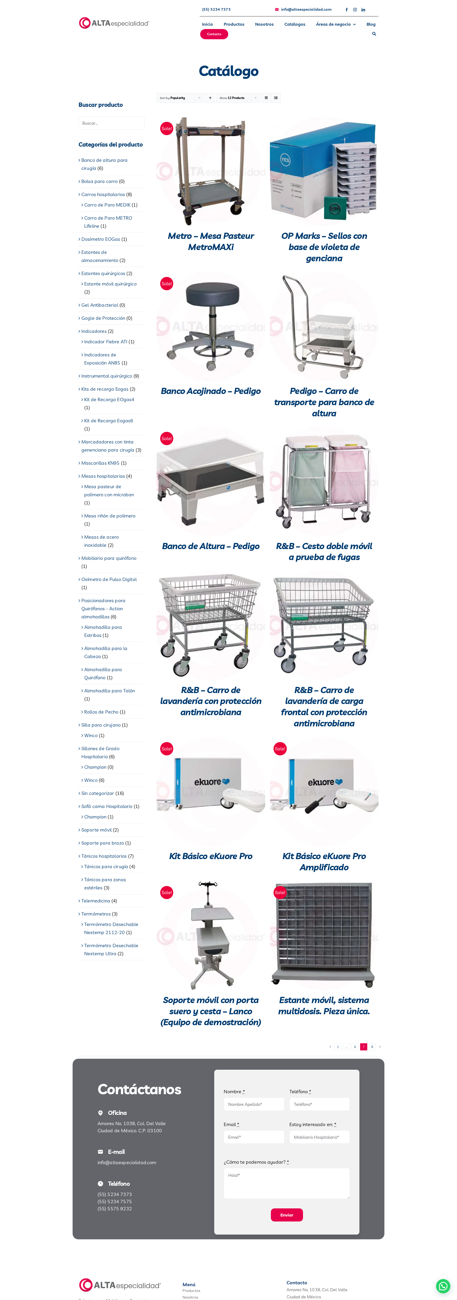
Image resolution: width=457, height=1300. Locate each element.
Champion (95, 767)
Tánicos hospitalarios (104, 856)
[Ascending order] (210, 98)
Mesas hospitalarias (103, 476)
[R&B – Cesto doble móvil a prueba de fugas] (324, 481)
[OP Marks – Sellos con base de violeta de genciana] (324, 171)
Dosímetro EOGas (100, 239)
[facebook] (346, 9)
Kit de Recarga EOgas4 (109, 399)
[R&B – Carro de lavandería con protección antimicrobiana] (211, 625)
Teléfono (300, 1091)
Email (231, 1124)
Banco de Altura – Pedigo (211, 546)
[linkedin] (363, 9)
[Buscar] (374, 34)
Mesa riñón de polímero (110, 516)
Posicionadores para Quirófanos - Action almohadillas (103, 608)
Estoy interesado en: (313, 1124)
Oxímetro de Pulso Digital (109, 579)
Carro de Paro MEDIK (107, 205)
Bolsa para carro (99, 181)
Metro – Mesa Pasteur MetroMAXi (211, 241)
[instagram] (355, 9)
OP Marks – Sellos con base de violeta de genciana (324, 246)
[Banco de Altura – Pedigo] (211, 481)
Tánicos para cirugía (106, 866)
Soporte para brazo (102, 843)
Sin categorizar (97, 793)
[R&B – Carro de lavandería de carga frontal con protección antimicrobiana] (324, 625)
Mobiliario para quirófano (108, 558)
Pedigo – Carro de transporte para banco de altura (324, 402)
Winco (91, 735)
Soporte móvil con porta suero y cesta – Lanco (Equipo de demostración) (210, 1011)
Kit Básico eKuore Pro (211, 856)
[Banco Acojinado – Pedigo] (211, 326)
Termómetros (96, 914)
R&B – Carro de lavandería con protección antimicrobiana (210, 701)
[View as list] (276, 98)
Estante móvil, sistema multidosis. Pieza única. (324, 1005)
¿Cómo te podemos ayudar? (256, 1162)
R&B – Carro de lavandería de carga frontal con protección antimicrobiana (324, 706)
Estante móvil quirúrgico (110, 284)
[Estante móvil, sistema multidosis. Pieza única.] (324, 935)
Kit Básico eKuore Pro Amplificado (324, 861)
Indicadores (94, 331)
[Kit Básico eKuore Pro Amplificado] (324, 791)
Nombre (234, 1091)
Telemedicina (95, 901)
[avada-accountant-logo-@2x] (114, 19)
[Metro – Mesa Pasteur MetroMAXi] (211, 171)
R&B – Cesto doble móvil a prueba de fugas (324, 551)
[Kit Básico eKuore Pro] (211, 791)
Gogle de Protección (103, 318)
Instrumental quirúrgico (106, 376)
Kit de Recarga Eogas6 (108, 420)
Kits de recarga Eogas (104, 389)
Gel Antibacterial (99, 305)
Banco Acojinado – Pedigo (211, 390)
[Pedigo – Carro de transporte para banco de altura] (324, 326)
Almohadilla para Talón (109, 691)
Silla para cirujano (101, 725)
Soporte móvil (96, 830)
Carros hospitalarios (103, 194)
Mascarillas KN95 (100, 463)
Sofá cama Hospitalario (107, 806)
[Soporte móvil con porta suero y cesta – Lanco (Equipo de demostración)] (211, 935)
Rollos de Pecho (101, 712)
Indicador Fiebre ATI (105, 342)
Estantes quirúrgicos (103, 273)
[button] (443, 1286)
